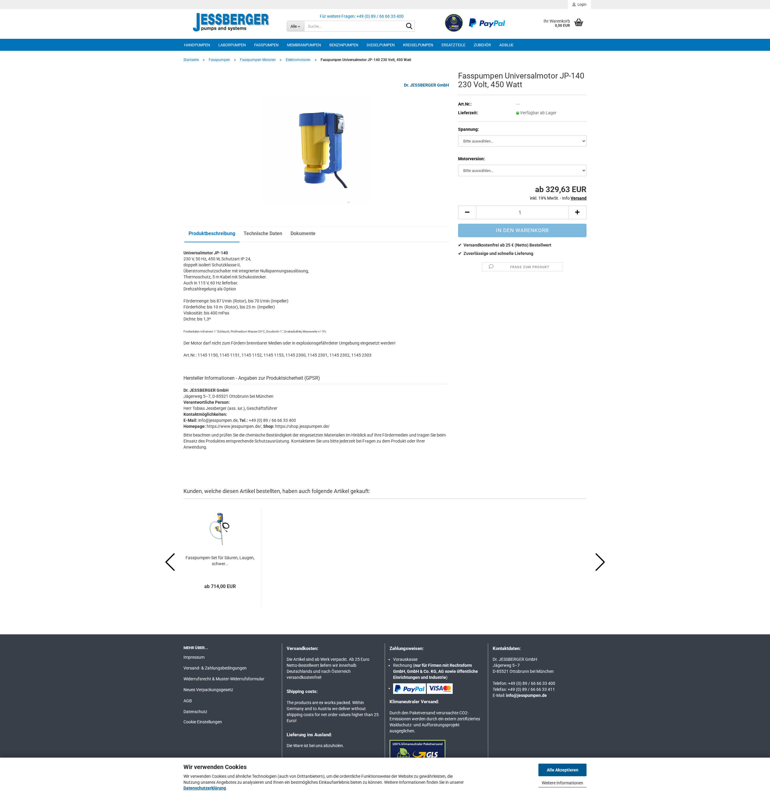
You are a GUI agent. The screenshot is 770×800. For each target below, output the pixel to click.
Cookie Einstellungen (202, 721)
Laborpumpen (232, 45)
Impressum (194, 657)
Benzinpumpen (343, 45)
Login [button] (581, 4)
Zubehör (482, 45)
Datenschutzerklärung (204, 788)
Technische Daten (263, 233)
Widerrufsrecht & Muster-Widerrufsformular (223, 678)
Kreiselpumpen (418, 45)
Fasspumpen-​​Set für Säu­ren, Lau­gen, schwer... (220, 560)
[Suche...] (409, 26)
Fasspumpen (266, 45)
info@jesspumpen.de (526, 695)
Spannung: (468, 129)
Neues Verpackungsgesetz (208, 689)
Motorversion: (471, 158)
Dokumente (303, 233)
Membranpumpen (304, 45)
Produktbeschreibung (212, 233)
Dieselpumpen (381, 45)
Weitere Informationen (562, 782)
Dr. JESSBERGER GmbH (426, 85)
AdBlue (506, 45)
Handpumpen (197, 45)
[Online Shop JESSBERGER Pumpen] (230, 22)
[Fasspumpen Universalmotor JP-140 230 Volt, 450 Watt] (316, 149)
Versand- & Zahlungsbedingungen (215, 668)
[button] (467, 212)
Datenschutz (195, 711)
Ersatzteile (453, 45)
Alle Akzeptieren (562, 770)
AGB (187, 700)
